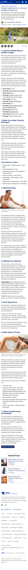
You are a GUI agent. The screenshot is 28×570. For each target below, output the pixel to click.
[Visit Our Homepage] (6, 2)
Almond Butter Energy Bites (17, 91)
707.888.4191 (7, 509)
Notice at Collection (20, 553)
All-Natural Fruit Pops (15, 101)
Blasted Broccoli (13, 112)
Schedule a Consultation (8, 446)
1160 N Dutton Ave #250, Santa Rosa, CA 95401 (12, 548)
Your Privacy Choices (9, 553)
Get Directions (17, 509)
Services (18, 2)
